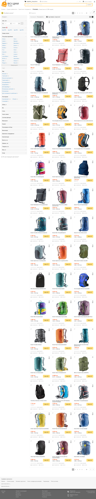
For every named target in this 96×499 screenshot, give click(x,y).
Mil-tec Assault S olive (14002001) (81, 372)
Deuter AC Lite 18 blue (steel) (80, 232)
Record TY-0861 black (35, 64)
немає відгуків (39, 43)
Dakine (4, 45)
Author (4, 41)
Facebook (44, 496)
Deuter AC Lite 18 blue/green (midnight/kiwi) (61, 148)
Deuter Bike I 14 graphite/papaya (81, 400)
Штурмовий (5, 84)
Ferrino (16, 47)
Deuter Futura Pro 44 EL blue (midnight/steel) (58, 37)
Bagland (4, 43)
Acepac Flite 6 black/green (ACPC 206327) (83, 92)
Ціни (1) (46, 68)
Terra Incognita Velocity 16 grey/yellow (60, 120)
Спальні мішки (10, 481)
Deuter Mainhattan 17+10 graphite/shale (39, 204)
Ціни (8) (46, 376)
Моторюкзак (5, 91)
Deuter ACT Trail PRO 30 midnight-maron (83, 36)
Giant (15, 49)
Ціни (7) (46, 40)
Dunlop (4, 47)
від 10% (4, 30)
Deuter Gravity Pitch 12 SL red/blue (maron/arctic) (59, 205)
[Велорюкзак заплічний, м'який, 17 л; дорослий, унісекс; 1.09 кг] (61, 56)
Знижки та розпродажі (21, 491)
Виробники (18, 494)
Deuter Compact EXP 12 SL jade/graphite (39, 36)
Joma (15, 52)
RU (80, 1)
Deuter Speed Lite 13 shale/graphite (38, 260)
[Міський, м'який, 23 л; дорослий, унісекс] (83, 168)
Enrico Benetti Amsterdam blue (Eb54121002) (81, 177)
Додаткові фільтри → (5, 486)
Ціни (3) (90, 320)
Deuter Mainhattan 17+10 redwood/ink (60, 64)
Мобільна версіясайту (74, 495)
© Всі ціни (3, 492)
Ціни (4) (68, 124)
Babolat (16, 41)
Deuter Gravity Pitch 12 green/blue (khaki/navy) (59, 93)
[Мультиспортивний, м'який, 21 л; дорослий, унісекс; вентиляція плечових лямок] (40, 279)
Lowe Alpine (5, 56)
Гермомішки (46, 481)
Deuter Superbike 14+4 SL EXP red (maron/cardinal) (59, 457)
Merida (16, 56)
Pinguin (4, 62)
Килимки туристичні (21, 481)
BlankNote (16, 43)
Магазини (18, 493)
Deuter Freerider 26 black (36, 344)
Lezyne (16, 54)
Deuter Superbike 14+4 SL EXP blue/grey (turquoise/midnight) (61, 401)
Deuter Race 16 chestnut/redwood (59, 428)
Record (16, 62)
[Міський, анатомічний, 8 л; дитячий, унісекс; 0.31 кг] (61, 307)
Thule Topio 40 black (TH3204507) (38, 456)
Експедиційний (6, 82)
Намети (3, 481)
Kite (3, 54)
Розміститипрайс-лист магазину (75, 491)
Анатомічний (6, 99)
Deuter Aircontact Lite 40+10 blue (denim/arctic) (81, 345)
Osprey (16, 60)
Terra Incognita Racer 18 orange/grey (82, 148)
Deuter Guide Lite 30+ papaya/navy (38, 148)
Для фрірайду (6, 86)
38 (86, 13)
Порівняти (33, 13)
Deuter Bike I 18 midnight (79, 456)
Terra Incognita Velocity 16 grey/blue (82, 288)
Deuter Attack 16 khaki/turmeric (59, 372)
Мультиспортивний (7, 78)
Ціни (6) (68, 40)
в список (42, 45)
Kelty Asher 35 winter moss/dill (80, 260)
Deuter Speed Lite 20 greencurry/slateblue (40, 428)
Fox (3, 49)
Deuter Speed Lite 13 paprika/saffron (60, 260)
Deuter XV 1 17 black (78, 64)
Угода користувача (46, 494)
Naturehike (17, 58)
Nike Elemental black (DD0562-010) (38, 288)
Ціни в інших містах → (6, 483)
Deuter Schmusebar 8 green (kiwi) (59, 316)
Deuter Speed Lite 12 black (58, 176)
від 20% (10, 30)
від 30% (16, 30)
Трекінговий (6, 80)
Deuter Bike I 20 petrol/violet (37, 316)
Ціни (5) (90, 96)
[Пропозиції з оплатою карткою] (49, 21)
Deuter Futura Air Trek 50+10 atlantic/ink (39, 92)
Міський (5, 73)
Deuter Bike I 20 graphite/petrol (59, 232)
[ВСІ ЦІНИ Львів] (4, 6)
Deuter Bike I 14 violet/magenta (37, 176)
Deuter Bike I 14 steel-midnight (80, 428)
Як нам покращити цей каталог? (11, 156)
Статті (17, 496)
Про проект (45, 491)
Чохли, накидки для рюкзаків (34, 481)
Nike (4, 60)
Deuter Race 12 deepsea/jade (37, 372)
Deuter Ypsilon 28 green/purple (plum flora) (83, 316)
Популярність (40, 16)
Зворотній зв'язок (46, 493)
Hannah (4, 52)
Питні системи (54, 481)
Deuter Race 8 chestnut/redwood (59, 344)
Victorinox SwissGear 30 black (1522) (39, 400)
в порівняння (35, 45)
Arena (4, 39)
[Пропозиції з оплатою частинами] (49, 22)
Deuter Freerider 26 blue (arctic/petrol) (39, 232)
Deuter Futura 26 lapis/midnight (80, 204)
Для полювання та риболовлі (10, 93)
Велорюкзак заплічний (8, 89)
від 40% (22, 30)
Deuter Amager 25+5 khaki (36, 120)
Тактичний (5, 75)
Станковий (5, 101)
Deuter (16, 45)
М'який (15, 99)
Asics (15, 39)
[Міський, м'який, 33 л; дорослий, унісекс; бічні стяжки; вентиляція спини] (40, 391)
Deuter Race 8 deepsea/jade (58, 288)
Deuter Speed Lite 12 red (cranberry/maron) (83, 120)
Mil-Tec (4, 58)
